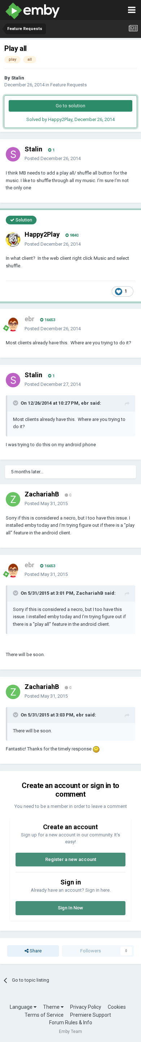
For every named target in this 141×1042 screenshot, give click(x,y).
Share (35, 950)
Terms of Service (44, 1015)
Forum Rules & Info (70, 1022)
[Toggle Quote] (16, 403)
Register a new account (70, 859)
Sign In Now (70, 907)
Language (22, 1007)
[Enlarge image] (96, 749)
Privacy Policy (85, 1007)
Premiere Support (90, 1015)
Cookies (117, 1007)
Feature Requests (68, 84)
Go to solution (70, 105)
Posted (53, 158)
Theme (52, 1007)
